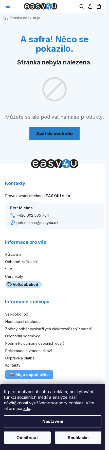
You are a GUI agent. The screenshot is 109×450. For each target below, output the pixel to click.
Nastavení (52, 421)
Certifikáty (14, 276)
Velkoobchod (25, 284)
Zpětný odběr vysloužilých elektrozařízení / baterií (48, 328)
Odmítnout (27, 437)
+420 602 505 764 (32, 215)
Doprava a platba (19, 358)
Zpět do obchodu (54, 133)
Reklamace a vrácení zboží (28, 350)
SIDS (9, 269)
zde (26, 408)
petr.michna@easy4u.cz (37, 222)
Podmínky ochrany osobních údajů (35, 343)
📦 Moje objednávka (29, 374)
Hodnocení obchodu (23, 321)
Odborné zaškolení (21, 261)
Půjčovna (13, 254)
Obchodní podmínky (22, 336)
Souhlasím (78, 437)
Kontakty (12, 365)
